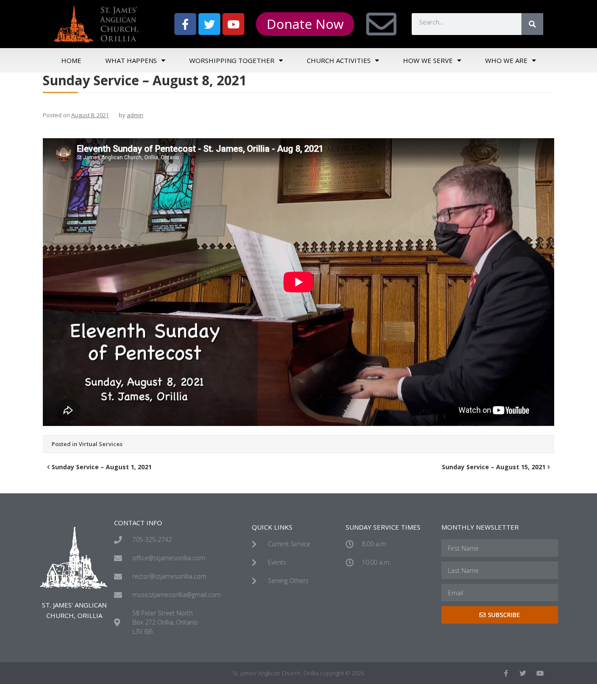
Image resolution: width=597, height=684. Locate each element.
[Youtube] (233, 24)
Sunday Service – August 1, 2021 (102, 467)
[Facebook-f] (185, 24)
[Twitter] (209, 24)
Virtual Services (100, 444)
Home (71, 60)
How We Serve (428, 60)
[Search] (532, 24)
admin (135, 115)
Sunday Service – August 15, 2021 (493, 467)
